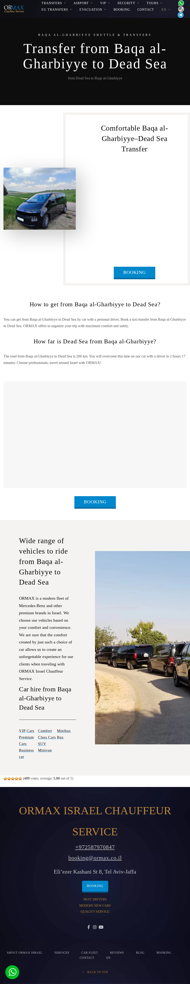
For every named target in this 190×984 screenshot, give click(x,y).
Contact (145, 9)
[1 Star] (5, 778)
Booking (122, 9)
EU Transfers (54, 9)
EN (164, 9)
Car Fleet (89, 952)
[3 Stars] (13, 778)
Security (126, 3)
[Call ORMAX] (179, 9)
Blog (140, 952)
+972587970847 (95, 847)
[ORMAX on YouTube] (101, 927)
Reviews (117, 952)
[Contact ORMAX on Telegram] (180, 15)
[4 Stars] (16, 778)
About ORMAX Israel (24, 952)
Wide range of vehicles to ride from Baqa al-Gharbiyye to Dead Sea (43, 561)
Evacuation (90, 9)
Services (61, 952)
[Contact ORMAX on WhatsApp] (179, 3)
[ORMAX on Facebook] (89, 927)
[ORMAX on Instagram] (95, 927)
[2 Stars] (9, 778)
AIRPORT (81, 3)
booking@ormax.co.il (95, 858)
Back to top (97, 972)
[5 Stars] (20, 778)
